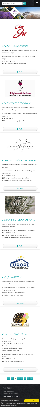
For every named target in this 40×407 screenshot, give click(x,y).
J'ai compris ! (31, 401)
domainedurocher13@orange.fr (17, 235)
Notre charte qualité (9, 391)
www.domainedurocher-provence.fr (22, 237)
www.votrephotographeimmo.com (21, 180)
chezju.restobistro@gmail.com (17, 64)
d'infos (20, 72)
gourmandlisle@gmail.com (16, 361)
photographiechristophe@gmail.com (18, 178)
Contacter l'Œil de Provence (11, 393)
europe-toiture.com (17, 295)
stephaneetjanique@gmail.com (17, 121)
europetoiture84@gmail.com (16, 292)
